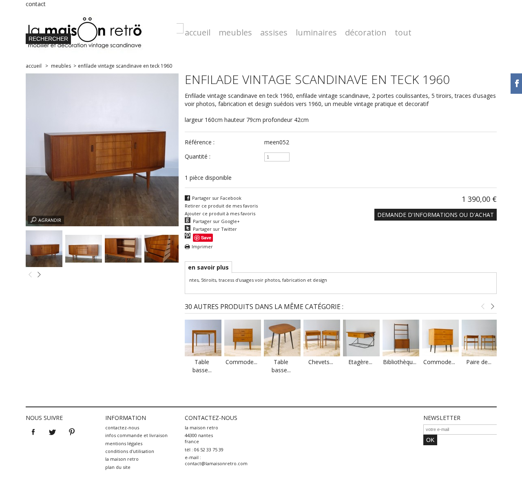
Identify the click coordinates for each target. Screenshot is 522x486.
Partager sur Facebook (216, 198)
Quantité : (197, 156)
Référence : (200, 142)
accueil (197, 32)
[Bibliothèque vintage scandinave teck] (401, 354)
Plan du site (117, 467)
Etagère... (360, 362)
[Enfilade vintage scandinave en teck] (44, 265)
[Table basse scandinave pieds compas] (282, 354)
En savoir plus (208, 267)
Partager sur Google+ (216, 221)
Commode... (241, 362)
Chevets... (320, 362)
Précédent (30, 275)
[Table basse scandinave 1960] (203, 354)
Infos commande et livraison (136, 435)
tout (403, 32)
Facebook (33, 432)
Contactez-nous (122, 427)
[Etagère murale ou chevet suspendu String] (361, 354)
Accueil (34, 65)
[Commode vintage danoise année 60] (242, 354)
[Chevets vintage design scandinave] (321, 354)
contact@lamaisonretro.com (216, 463)
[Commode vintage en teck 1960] (440, 354)
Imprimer (202, 246)
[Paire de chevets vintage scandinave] (480, 354)
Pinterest (72, 432)
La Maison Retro (122, 459)
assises (274, 32)
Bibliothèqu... (399, 362)
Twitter (52, 432)
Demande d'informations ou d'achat (435, 215)
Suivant (39, 275)
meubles (235, 32)
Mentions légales (123, 443)
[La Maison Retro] (101, 30)
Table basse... (202, 366)
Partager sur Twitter (215, 229)
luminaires (316, 32)
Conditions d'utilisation (129, 451)
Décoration (366, 32)
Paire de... (478, 362)
